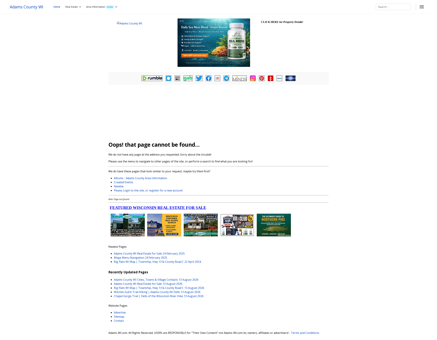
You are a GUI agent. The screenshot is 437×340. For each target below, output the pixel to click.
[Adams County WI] (142, 42)
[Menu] (422, 7)
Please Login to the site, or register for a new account (148, 190)
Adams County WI (26, 7)
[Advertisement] (218, 111)
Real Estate (71, 6)
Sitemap (119, 316)
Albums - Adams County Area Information (140, 178)
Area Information (99, 6)
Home (56, 6)
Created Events (123, 182)
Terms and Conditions (305, 333)
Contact (119, 321)
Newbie (119, 186)
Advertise (120, 312)
